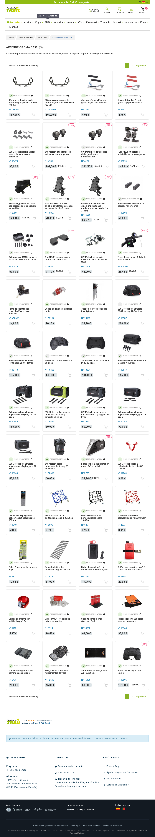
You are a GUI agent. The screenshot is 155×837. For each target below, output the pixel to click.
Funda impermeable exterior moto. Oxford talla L (95, 465)
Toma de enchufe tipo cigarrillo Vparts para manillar (19, 311)
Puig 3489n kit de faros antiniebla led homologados (131, 153)
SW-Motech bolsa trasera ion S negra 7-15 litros (132, 361)
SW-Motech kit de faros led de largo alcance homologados (94, 154)
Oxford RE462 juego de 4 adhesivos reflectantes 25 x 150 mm (22, 518)
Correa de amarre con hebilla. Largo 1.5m (19, 620)
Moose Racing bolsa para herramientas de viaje (21, 671)
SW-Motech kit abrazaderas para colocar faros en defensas (22, 154)
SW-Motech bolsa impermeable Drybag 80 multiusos (56, 466)
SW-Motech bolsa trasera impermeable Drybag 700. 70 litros (22, 414)
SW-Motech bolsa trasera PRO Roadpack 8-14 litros (21, 361)
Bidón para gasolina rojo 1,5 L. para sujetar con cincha (131, 568)
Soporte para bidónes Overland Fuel (91, 620)
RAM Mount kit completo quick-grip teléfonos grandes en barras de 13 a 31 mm (59, 206)
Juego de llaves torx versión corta (58, 310)
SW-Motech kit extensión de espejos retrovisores (131, 204)
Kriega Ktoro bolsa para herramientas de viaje (56, 671)
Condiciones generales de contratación (50, 825)
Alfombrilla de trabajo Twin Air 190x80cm (94, 671)
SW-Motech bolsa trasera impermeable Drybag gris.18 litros (22, 466)
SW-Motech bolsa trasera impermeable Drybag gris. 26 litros (132, 414)
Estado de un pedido (117, 785)
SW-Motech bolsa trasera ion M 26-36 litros (95, 361)
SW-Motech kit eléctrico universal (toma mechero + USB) (94, 259)
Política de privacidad (112, 825)
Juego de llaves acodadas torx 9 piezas (94, 310)
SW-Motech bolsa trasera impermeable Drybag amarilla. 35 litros (57, 414)
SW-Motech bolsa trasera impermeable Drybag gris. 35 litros (95, 414)
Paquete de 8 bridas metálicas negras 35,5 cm (57, 568)
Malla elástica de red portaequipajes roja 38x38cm (132, 516)
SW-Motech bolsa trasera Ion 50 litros (59, 361)
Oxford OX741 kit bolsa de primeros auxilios (57, 620)
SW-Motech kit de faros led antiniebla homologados (58, 153)
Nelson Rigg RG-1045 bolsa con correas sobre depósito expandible (22, 206)
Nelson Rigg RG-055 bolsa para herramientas (130, 620)
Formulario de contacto (70, 766)
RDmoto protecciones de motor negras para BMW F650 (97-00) (59, 102)
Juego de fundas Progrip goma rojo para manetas (130, 101)
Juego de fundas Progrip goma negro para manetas (94, 101)
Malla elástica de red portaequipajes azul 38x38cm (59, 516)
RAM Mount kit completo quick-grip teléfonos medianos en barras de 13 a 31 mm (94, 207)
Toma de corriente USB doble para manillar (132, 258)
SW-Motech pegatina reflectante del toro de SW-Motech (130, 466)
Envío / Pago (113, 766)
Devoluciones (113, 778)
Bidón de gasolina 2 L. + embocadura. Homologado (94, 568)
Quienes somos (17, 770)
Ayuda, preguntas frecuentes (122, 772)
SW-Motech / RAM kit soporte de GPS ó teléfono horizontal (23, 258)
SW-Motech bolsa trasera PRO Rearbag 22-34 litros (130, 310)
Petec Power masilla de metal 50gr (23, 568)
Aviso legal (75, 825)
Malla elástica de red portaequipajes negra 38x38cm (91, 518)
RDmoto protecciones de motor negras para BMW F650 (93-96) (23, 102)
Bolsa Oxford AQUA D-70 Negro (129, 671)
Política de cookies (91, 825)
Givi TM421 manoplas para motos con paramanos (58, 258)
